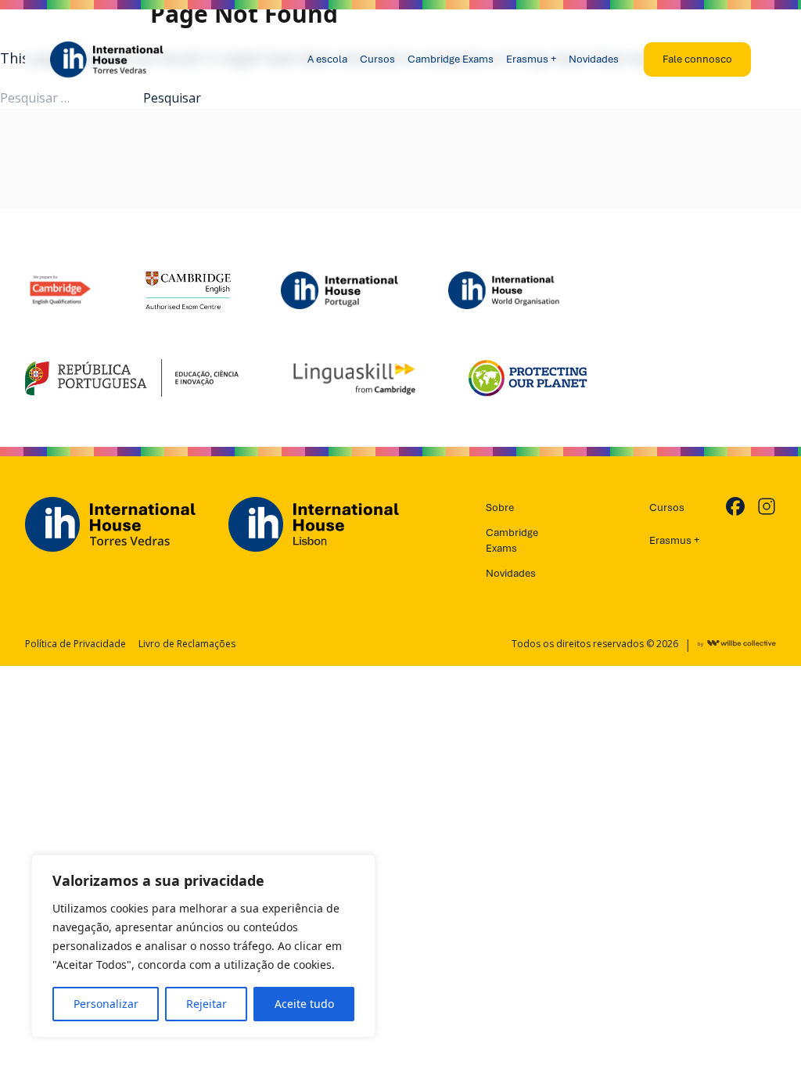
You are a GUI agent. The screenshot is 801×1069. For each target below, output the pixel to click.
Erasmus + (531, 59)
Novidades (594, 59)
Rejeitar (206, 1003)
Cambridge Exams (451, 59)
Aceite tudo (304, 1003)
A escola (327, 59)
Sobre (500, 507)
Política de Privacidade (75, 644)
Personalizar (106, 1003)
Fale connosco (697, 59)
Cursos (377, 59)
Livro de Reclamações (186, 644)
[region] (203, 946)
